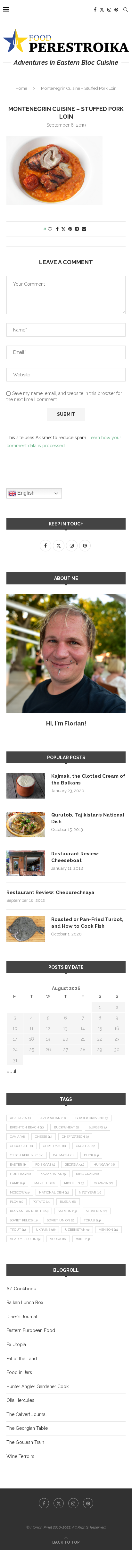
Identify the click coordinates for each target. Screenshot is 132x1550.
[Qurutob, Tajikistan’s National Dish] (25, 824)
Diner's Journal (21, 1316)
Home (21, 88)
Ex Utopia (16, 1344)
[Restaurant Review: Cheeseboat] (25, 863)
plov (16, 1201)
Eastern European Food (30, 1330)
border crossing (91, 1118)
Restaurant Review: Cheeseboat (75, 857)
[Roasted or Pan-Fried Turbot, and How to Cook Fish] (25, 929)
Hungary (104, 1164)
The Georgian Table (27, 1428)
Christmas (54, 1146)
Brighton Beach (27, 1127)
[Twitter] (102, 9)
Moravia (103, 1183)
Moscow (19, 1192)
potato (41, 1201)
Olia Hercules (20, 1400)
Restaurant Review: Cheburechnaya (50, 892)
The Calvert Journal (26, 1414)
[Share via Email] (84, 228)
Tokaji (92, 1220)
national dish (54, 1192)
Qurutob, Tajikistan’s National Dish (87, 818)
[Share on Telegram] (77, 228)
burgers (97, 1127)
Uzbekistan (77, 1229)
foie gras (45, 1164)
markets (44, 1183)
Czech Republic (26, 1155)
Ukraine (45, 1229)
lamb (17, 1183)
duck (91, 1155)
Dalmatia (63, 1155)
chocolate (21, 1146)
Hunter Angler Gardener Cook (37, 1386)
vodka (58, 1239)
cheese (43, 1136)
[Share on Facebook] (57, 228)
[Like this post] (50, 228)
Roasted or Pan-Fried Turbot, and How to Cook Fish (87, 923)
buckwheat (66, 1127)
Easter (18, 1164)
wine (83, 1239)
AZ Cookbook (21, 1288)
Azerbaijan (53, 1118)
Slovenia (96, 1211)
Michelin (74, 1183)
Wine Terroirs (20, 1456)
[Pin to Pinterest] (70, 228)
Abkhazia (20, 1118)
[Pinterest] (116, 9)
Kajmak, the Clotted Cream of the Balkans (88, 779)
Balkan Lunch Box (24, 1302)
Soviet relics (23, 1220)
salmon (67, 1211)
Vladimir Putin (25, 1239)
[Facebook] (95, 9)
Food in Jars (19, 1372)
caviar (17, 1136)
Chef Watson (75, 1136)
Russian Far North (29, 1211)
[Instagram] (109, 9)
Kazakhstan (53, 1174)
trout (18, 1229)
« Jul (11, 1071)
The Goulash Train (25, 1442)
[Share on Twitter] (63, 229)
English (25, 493)
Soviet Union (60, 1220)
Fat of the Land (21, 1358)
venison (108, 1229)
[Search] (125, 9)
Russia (68, 1201)
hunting (20, 1174)
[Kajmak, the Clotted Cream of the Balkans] (25, 786)
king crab (87, 1174)
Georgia (74, 1164)
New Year (90, 1192)
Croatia (85, 1146)
